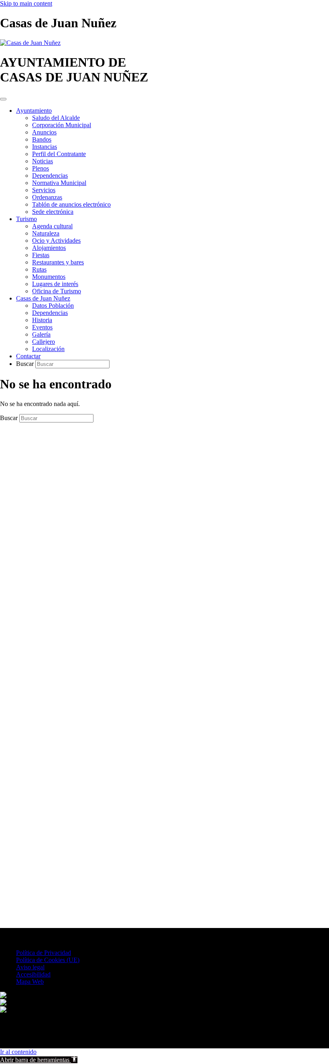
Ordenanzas (47, 197)
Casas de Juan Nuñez (43, 298)
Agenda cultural (52, 226)
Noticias (42, 161)
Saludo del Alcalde (56, 117)
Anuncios (44, 132)
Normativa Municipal (59, 182)
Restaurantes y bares (58, 262)
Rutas (39, 269)
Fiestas (40, 255)
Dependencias (50, 175)
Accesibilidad (33, 974)
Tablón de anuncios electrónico (71, 204)
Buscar (25, 363)
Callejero (43, 341)
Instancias (44, 146)
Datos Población (53, 305)
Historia (42, 320)
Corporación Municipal (61, 125)
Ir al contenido (18, 1051)
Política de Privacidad (43, 952)
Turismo (26, 218)
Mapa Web (30, 981)
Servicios (43, 190)
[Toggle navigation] (3, 99)
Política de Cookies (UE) (47, 959)
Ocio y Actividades (56, 240)
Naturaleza (45, 233)
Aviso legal (30, 967)
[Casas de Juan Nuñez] (30, 42)
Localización (48, 348)
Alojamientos (49, 247)
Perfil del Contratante (59, 153)
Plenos (40, 168)
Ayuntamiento (34, 110)
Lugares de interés (55, 283)
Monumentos (48, 276)
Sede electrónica (52, 211)
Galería (41, 334)
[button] (38, 1059)
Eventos (42, 327)
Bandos (41, 139)
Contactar (28, 356)
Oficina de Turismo (56, 291)
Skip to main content (26, 3)
